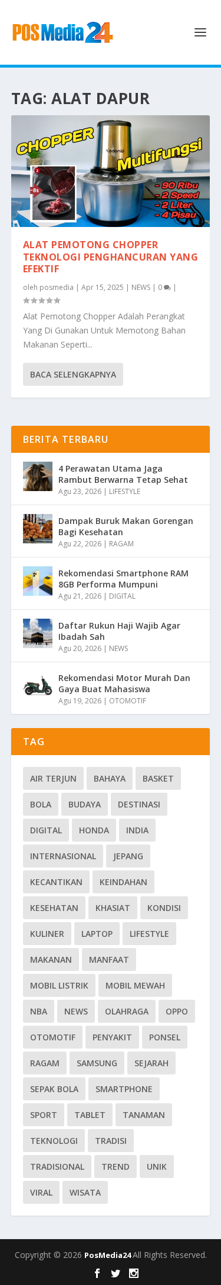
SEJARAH (151, 1063)
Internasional (63, 856)
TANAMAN (144, 1114)
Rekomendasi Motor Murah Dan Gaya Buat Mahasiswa (124, 683)
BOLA (40, 804)
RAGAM (121, 544)
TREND (115, 1166)
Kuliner (47, 933)
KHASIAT (112, 907)
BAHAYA (110, 778)
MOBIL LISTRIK (59, 985)
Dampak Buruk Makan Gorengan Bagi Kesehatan (125, 526)
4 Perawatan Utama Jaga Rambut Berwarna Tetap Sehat (123, 474)
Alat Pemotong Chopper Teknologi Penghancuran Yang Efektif (111, 257)
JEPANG (128, 856)
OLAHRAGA (127, 1011)
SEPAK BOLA (54, 1088)
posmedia (56, 287)
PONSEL (164, 1037)
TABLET (89, 1114)
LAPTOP (97, 933)
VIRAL (41, 1192)
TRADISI (111, 1140)
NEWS (140, 287)
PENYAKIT (112, 1037)
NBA (38, 1011)
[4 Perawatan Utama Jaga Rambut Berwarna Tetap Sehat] (37, 476)
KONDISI (164, 907)
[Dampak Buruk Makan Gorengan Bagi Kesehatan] (37, 528)
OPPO (177, 1011)
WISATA (85, 1192)
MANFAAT (109, 959)
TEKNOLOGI (54, 1140)
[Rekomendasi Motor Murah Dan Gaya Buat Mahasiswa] (37, 685)
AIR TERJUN (53, 778)
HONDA (94, 830)
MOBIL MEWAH (135, 985)
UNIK (157, 1166)
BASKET (158, 778)
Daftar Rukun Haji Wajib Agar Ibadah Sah (119, 631)
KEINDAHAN (123, 881)
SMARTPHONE (124, 1088)
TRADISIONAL (57, 1166)
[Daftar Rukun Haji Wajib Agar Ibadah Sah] (37, 633)
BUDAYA (84, 804)
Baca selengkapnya (73, 374)
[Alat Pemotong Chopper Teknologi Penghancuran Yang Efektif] (110, 171)
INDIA (137, 830)
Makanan (51, 959)
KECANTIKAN (56, 881)
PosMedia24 (108, 1255)
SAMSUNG (97, 1063)
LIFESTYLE (124, 491)
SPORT (43, 1114)
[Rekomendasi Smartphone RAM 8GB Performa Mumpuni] (37, 581)
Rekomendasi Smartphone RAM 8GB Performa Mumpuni (123, 578)
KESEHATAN (54, 907)
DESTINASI (139, 804)
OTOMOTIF (127, 701)
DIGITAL (122, 596)
